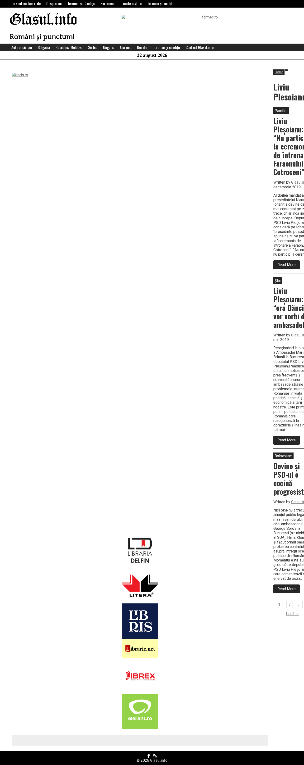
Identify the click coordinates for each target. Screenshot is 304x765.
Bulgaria (44, 47)
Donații (142, 47)
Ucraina (125, 47)
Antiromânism (21, 47)
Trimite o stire (131, 3)
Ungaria (108, 47)
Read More (288, 265)
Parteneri (107, 3)
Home (279, 72)
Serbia (92, 47)
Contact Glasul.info (200, 47)
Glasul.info (43, 20)
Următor (292, 613)
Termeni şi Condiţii (81, 3)
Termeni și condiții (160, 3)
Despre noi (54, 3)
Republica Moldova (69, 47)
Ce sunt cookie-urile (26, 3)
